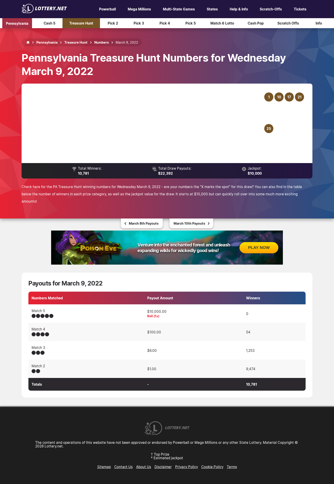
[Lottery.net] (44, 12)
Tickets (300, 9)
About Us (143, 466)
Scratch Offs (288, 23)
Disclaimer (163, 466)
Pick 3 (139, 23)
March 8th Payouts (144, 223)
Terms (232, 466)
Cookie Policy (212, 466)
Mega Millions (139, 9)
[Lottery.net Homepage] (28, 42)
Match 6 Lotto (222, 23)
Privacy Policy (186, 466)
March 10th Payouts (189, 223)
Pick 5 (190, 23)
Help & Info (239, 9)
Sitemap (104, 466)
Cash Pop (256, 23)
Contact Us (123, 466)
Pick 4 (165, 23)
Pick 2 (113, 23)
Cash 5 (49, 23)
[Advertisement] (145, 123)
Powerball (107, 9)
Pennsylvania (17, 23)
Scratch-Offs (271, 9)
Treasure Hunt (81, 23)
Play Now (259, 247)
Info (319, 23)
